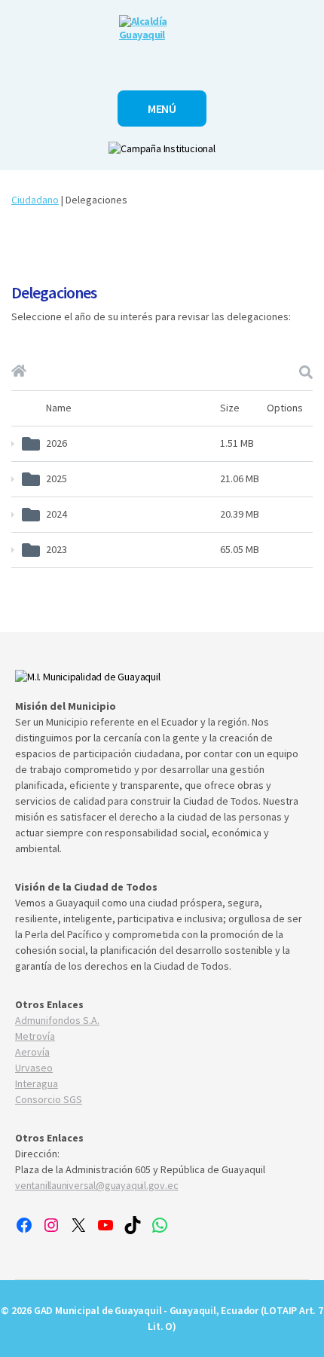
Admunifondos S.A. (57, 1020)
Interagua (36, 1083)
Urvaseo (34, 1067)
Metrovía (35, 1036)
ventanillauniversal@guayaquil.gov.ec (96, 1185)
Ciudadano (35, 199)
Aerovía (32, 1052)
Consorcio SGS (48, 1099)
